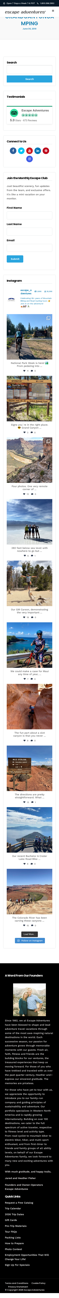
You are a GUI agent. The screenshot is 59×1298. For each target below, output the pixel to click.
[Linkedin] (37, 150)
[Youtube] (29, 150)
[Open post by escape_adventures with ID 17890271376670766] (29, 583)
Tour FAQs (11, 1231)
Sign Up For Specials (17, 1264)
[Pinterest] (46, 150)
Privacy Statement (18, 1286)
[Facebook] (13, 150)
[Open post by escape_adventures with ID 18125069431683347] (29, 645)
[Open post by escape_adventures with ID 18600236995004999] (29, 830)
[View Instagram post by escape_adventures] (49, 356)
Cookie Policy (38, 1283)
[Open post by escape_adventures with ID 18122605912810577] (29, 398)
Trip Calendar (13, 1208)
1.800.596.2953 (47, 3)
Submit (15, 258)
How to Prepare (14, 1243)
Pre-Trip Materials (16, 1226)
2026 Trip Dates (14, 1214)
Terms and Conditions (16, 1283)
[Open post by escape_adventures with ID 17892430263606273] (29, 460)
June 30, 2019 (29, 28)
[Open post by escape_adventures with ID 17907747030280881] (29, 706)
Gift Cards (11, 1220)
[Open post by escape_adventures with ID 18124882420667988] (29, 891)
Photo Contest (13, 1249)
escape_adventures (29, 318)
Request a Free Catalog (19, 1202)
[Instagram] (29, 159)
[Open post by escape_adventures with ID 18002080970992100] (29, 522)
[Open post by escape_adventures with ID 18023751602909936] (29, 337)
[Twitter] (21, 150)
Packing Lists (13, 1237)
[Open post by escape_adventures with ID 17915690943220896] (29, 768)
